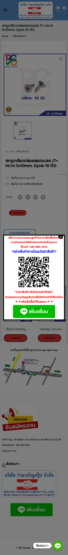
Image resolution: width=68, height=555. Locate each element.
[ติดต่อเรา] (58, 545)
